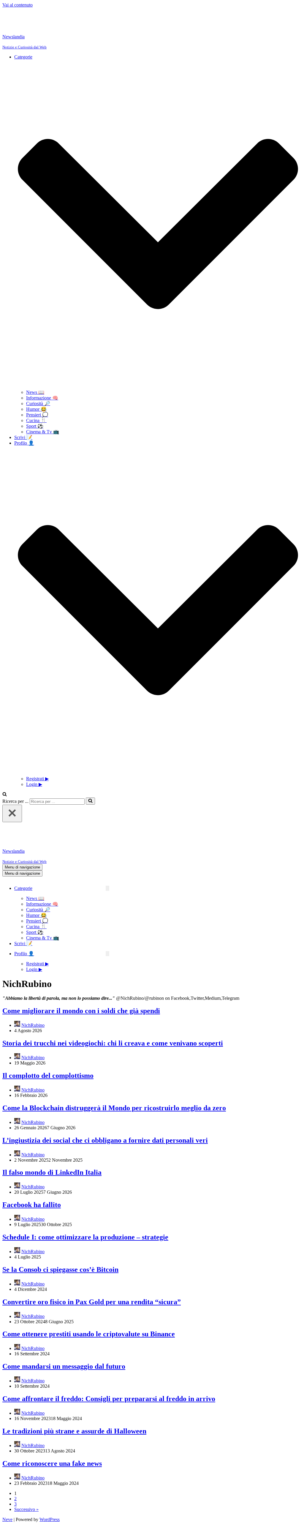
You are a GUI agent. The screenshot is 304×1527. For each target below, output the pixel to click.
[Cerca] (4, 778)
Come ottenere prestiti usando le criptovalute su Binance (88, 1301)
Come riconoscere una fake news (52, 1431)
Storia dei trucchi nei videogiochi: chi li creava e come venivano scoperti (112, 1010)
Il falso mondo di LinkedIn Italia (52, 1140)
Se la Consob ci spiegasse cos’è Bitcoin (60, 1237)
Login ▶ (34, 767)
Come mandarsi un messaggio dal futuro (63, 1333)
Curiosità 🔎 (38, 387)
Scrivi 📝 (23, 421)
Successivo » (26, 1476)
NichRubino (33, 992)
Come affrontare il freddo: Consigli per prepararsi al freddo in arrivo (108, 1366)
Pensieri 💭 (37, 398)
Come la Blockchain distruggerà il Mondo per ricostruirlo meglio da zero (114, 1075)
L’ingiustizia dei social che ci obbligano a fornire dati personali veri (105, 1107)
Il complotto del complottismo (48, 1043)
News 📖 (35, 375)
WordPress (49, 1486)
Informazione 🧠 (42, 381)
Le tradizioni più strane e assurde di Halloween (74, 1398)
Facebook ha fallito (31, 1172)
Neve (7, 1486)
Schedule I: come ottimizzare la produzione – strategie (85, 1204)
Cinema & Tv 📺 (42, 415)
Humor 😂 (36, 392)
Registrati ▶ (37, 762)
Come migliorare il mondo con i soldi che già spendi (81, 978)
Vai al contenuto (17, 4)
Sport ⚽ (34, 409)
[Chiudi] (12, 797)
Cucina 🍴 (36, 404)
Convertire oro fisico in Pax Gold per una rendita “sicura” (91, 1269)
